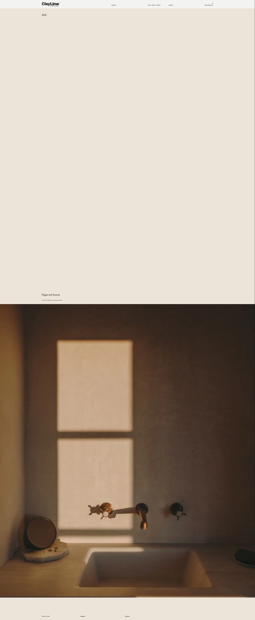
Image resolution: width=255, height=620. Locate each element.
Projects (171, 5)
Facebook (127, 616)
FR (210, 3)
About (209, 5)
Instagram (82, 616)
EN (212, 3)
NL (208, 3)
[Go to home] (51, 4)
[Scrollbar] (254, 261)
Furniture (158, 5)
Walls (153, 5)
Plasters (113, 5)
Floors (149, 5)
